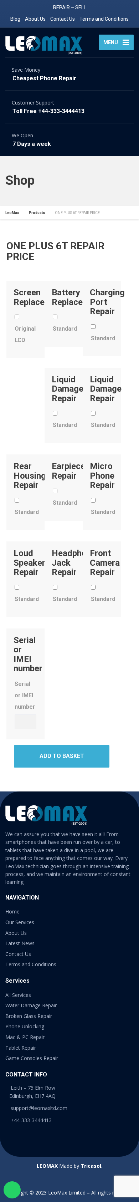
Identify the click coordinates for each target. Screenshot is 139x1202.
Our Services (19, 922)
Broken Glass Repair (28, 1016)
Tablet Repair (20, 1047)
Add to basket (62, 756)
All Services (18, 995)
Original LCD (25, 334)
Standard (63, 328)
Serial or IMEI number (25, 695)
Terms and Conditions (104, 19)
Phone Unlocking (24, 1026)
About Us (35, 19)
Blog (15, 19)
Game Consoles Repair (31, 1058)
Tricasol (91, 1165)
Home (12, 911)
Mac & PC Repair (25, 1037)
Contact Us (62, 19)
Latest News (20, 943)
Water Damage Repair (31, 1005)
